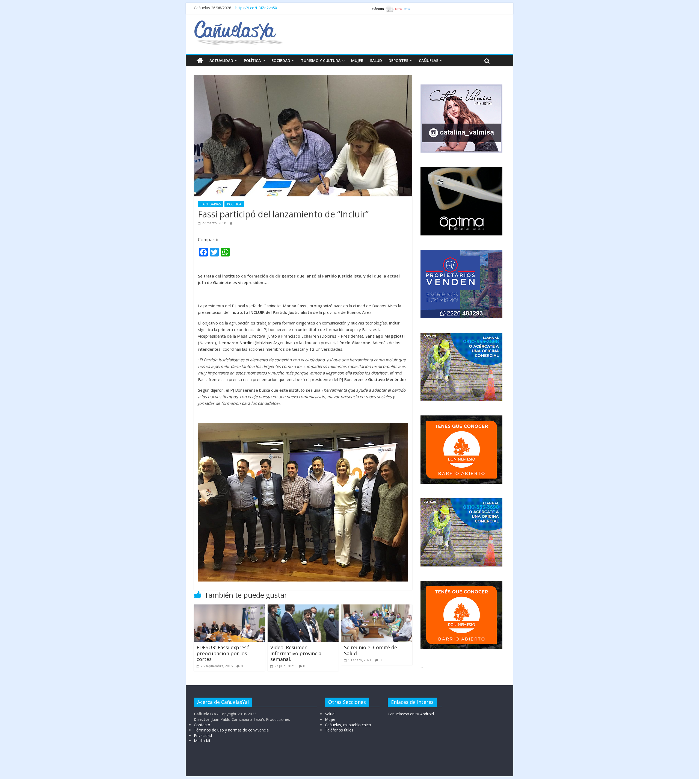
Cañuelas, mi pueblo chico (348, 724)
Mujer (330, 719)
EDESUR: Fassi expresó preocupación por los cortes (223, 653)
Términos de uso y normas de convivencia (231, 730)
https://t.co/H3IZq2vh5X (256, 7)
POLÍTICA (252, 60)
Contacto (202, 724)
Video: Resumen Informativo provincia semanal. (295, 653)
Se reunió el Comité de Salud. (370, 650)
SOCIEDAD (280, 60)
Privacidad (203, 735)
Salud (329, 713)
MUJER (357, 60)
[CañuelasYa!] (238, 23)
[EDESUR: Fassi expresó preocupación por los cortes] (229, 608)
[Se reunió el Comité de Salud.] (376, 608)
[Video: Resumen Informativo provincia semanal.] (303, 608)
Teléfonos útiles (339, 730)
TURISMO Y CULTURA (320, 60)
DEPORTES (398, 60)
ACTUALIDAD (221, 60)
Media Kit (202, 740)
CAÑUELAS (428, 60)
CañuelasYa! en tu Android (411, 713)
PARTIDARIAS (211, 204)
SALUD (376, 60)
